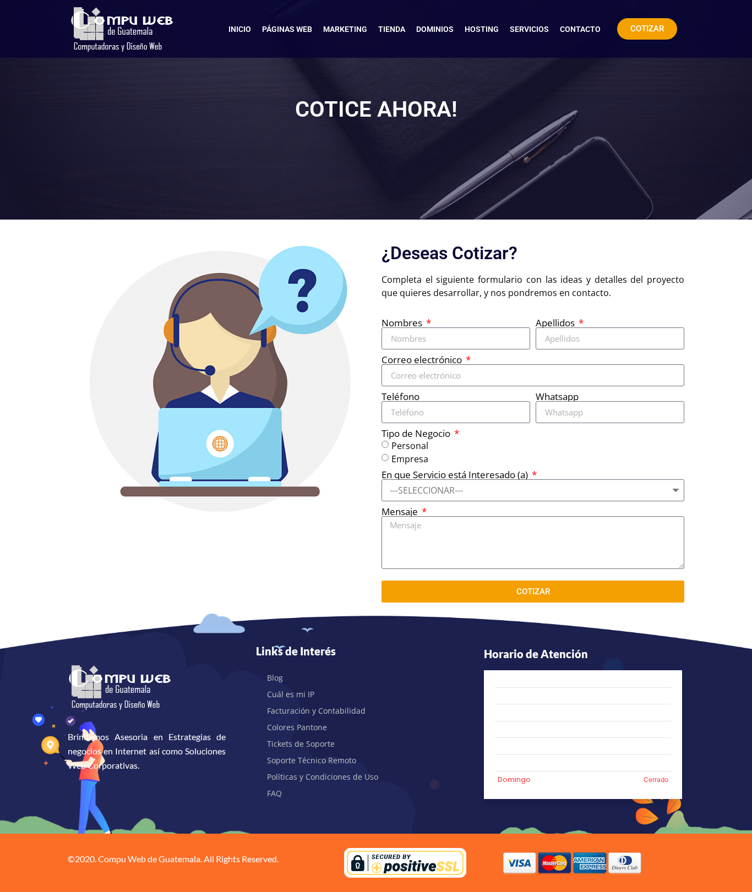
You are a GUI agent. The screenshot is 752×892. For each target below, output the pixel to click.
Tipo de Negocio (417, 433)
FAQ (274, 793)
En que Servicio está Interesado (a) (456, 474)
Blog (275, 677)
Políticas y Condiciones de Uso (322, 776)
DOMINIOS (435, 29)
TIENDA (391, 29)
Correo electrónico (423, 359)
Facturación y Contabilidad (316, 710)
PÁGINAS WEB (287, 29)
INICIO (239, 29)
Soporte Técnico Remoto (311, 760)
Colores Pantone (297, 727)
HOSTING (482, 29)
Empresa (409, 459)
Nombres (403, 322)
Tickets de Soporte (301, 743)
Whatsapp (557, 396)
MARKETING (345, 29)
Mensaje (401, 511)
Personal (409, 446)
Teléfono (400, 396)
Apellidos (556, 322)
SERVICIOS (529, 29)
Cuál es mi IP (290, 694)
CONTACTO (580, 29)
